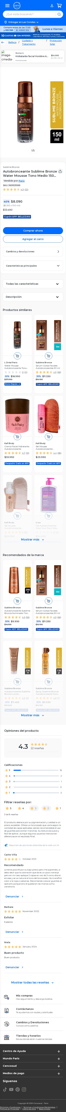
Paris (21, 181)
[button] (33, 22)
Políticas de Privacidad (9, 1109)
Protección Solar (56, 42)
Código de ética (29, 1109)
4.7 (23, 453)
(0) (25, 372)
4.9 (54, 372)
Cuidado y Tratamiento (29, 42)
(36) (28, 617)
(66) (59, 372)
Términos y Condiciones (10, 1107)
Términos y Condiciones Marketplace (39, 1107)
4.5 (23, 617)
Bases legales (44, 1109)
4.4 (55, 453)
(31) (27, 453)
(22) (26, 189)
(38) (59, 453)
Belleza (12, 42)
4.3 (22, 189)
